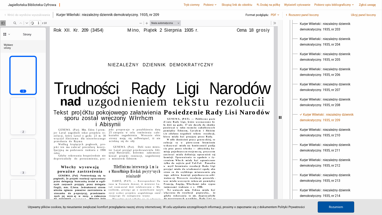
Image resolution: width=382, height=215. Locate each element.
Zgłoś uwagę (367, 5)
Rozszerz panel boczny (304, 15)
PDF (273, 15)
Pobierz (208, 5)
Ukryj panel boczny (363, 15)
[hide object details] (280, 117)
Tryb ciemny (192, 5)
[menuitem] (336, 26)
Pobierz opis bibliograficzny (332, 5)
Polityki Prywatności (291, 207)
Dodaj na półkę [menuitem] (270, 5)
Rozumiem (336, 207)
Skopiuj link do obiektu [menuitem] (237, 5)
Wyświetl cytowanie (297, 5)
